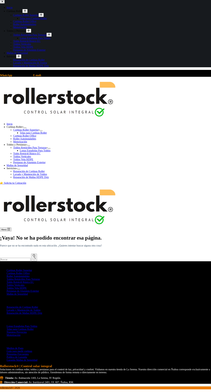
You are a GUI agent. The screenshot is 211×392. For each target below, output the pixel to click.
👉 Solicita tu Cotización (13, 183)
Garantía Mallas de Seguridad (22, 360)
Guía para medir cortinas (19, 351)
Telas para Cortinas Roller (33, 132)
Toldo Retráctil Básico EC (27, 153)
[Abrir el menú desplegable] (25, 127)
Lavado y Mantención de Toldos (30, 174)
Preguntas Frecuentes (18, 354)
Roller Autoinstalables (24, 138)
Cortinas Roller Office (24, 135)
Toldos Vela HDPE (23, 159)
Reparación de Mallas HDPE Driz (31, 177)
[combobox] (15, 259)
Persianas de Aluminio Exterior (29, 162)
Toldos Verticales (22, 156)
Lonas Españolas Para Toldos (35, 150)
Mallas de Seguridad (17, 165)
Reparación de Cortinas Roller (29, 171)
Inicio (10, 124)
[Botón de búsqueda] (34, 257)
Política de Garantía (17, 357)
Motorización (20, 141)
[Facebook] (2, 72)
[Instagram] (5, 72)
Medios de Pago (15, 348)
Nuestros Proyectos (17, 332)
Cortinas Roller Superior (26, 129)
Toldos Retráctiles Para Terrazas (29, 147)
